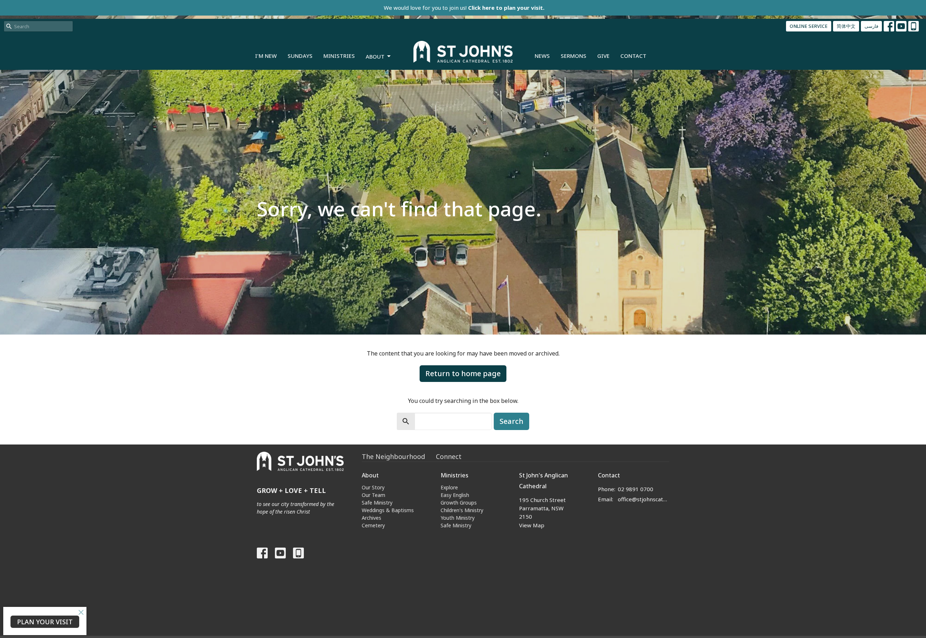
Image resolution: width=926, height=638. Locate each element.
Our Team (373, 495)
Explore (449, 487)
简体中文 (846, 26)
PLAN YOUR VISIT (45, 621)
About (375, 56)
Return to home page (463, 373)
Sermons (573, 55)
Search (511, 421)
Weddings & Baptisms (388, 510)
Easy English (455, 495)
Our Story (373, 487)
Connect (449, 456)
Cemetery (373, 525)
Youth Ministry (458, 517)
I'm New (266, 55)
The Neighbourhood (393, 456)
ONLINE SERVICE (809, 26)
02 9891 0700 (635, 489)
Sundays (300, 55)
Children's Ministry (462, 510)
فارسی (871, 26)
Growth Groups (459, 502)
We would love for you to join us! (464, 7)
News (542, 55)
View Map (531, 525)
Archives (371, 517)
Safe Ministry (377, 502)
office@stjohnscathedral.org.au (644, 499)
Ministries (339, 55)
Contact (633, 55)
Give (603, 55)
